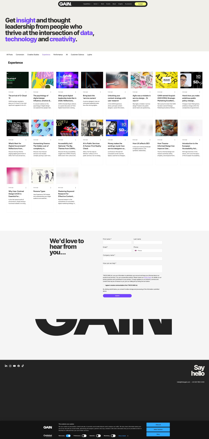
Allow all (158, 424)
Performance (58, 55)
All (67, 55)
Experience (46, 55)
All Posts (10, 55)
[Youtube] (14, 365)
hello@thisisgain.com (183, 382)
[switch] (84, 435)
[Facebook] (18, 365)
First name (107, 239)
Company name (109, 255)
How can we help (109, 263)
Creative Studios (33, 55)
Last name (137, 239)
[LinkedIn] (6, 365)
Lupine (89, 55)
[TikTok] (22, 365)
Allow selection (158, 429)
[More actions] (26, 92)
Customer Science (77, 55)
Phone (136, 247)
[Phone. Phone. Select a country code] (136, 250)
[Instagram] (10, 365)
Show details (122, 435)
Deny (158, 434)
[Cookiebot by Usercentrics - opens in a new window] (48, 436)
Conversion (20, 55)
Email (105, 247)
